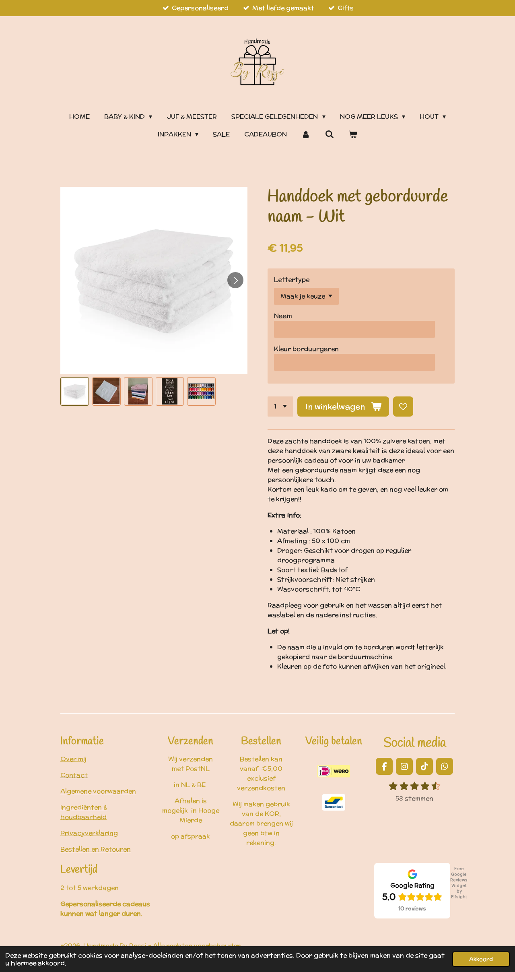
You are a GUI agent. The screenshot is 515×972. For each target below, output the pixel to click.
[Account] (305, 134)
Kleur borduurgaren (306, 348)
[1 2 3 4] (280, 406)
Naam (283, 315)
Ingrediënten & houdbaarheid (83, 812)
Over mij (73, 759)
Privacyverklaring (89, 833)
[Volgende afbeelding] (235, 280)
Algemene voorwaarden (98, 791)
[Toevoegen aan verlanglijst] (403, 406)
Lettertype (291, 279)
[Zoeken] (329, 134)
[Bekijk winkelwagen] (353, 134)
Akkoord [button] (481, 959)
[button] (74, 391)
